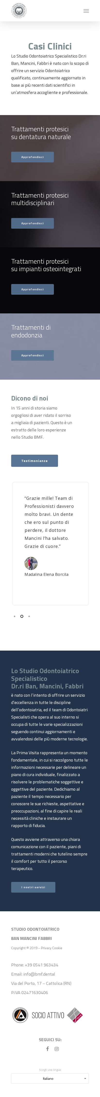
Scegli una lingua (50, 1069)
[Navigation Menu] (86, 10)
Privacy (46, 948)
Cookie (57, 948)
